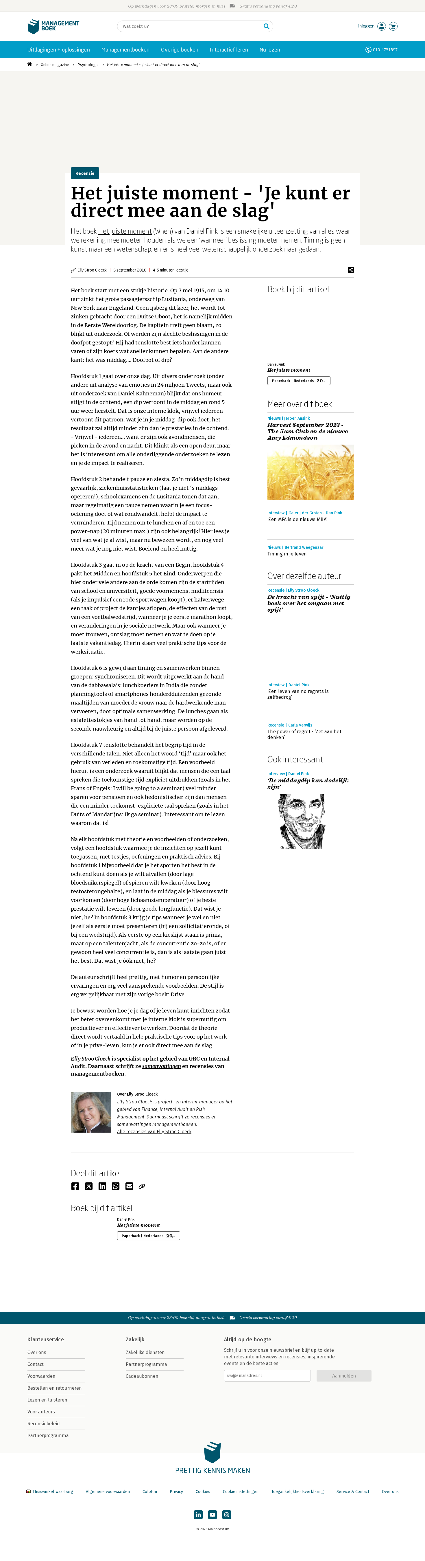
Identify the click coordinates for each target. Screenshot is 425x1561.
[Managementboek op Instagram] (226, 1514)
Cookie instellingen (240, 1491)
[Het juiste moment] (287, 327)
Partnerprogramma (48, 1435)
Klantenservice (45, 1339)
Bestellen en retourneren (54, 1388)
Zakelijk (135, 1339)
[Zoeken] (266, 26)
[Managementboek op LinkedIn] (198, 1514)
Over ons (36, 1352)
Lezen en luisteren (47, 1400)
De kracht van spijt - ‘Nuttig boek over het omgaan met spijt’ (308, 603)
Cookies (203, 1491)
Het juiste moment (125, 231)
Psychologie (88, 65)
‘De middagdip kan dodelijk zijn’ (308, 783)
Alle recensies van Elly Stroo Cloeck (154, 1131)
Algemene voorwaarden (108, 1491)
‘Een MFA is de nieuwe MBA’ (297, 519)
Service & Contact (353, 1491)
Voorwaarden (41, 1376)
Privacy (176, 1491)
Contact (35, 1364)
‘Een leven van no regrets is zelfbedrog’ (298, 694)
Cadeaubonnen (142, 1376)
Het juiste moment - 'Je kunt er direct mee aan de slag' (153, 65)
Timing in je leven (287, 554)
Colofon (150, 1491)
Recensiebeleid (43, 1423)
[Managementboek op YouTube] (212, 1514)
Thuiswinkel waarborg (52, 1491)
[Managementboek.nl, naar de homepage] (53, 32)
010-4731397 (385, 49)
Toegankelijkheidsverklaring (297, 1491)
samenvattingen (161, 1066)
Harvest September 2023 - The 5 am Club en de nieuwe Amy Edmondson (307, 431)
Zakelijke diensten (145, 1352)
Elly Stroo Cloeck (90, 1058)
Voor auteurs (41, 1412)
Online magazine (55, 65)
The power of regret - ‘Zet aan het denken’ (304, 734)
